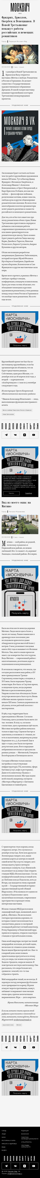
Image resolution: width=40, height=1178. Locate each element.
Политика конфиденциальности (29, 1138)
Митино (19, 1025)
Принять (11, 493)
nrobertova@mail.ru (22, 1019)
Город (4, 41)
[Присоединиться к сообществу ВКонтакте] (15, 434)
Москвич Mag (12, 1171)
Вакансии (25, 1134)
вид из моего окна (8, 1025)
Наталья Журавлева (17, 512)
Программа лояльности (25, 1146)
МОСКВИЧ (20, 8)
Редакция (25, 1130)
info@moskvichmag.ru (14, 1173)
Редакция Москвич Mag (18, 41)
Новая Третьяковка (8, 414)
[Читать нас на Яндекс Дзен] (24, 434)
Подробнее (28, 493)
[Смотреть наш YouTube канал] (33, 434)
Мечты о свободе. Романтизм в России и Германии (17, 410)
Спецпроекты (26, 1142)
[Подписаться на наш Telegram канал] (6, 434)
